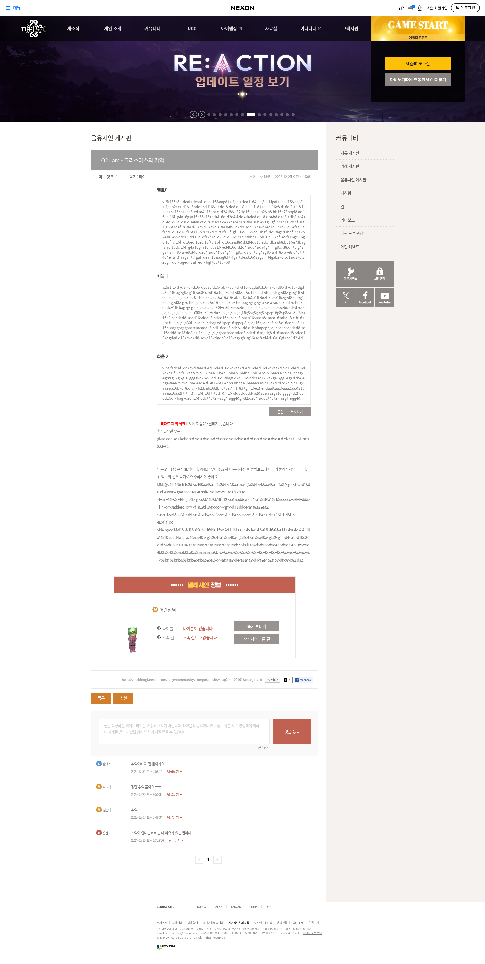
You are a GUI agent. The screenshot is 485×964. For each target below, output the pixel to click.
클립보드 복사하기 (290, 411)
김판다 (107, 809)
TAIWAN (236, 907)
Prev (193, 114)
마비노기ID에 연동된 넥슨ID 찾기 (418, 79)
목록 (101, 698)
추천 (123, 698)
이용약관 (192, 923)
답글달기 (173, 771)
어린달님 (167, 609)
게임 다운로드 (418, 37)
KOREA (201, 907)
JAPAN (218, 907)
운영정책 (282, 923)
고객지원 (350, 28)
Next (201, 114)
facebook (305, 679)
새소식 (73, 28)
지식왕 (346, 193)
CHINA (253, 907)
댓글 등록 (292, 731)
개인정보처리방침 (238, 923)
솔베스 (107, 763)
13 (281, 114)
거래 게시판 (350, 166)
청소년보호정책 (263, 923)
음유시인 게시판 (353, 180)
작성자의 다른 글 (256, 639)
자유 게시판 (350, 153)
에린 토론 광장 (352, 233)
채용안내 (177, 923)
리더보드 (348, 220)
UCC (192, 28)
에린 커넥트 (350, 247)
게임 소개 (113, 28)
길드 (344, 206)
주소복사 (272, 680)
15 (293, 114)
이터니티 (308, 28)
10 (264, 114)
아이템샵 (229, 28)
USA (268, 907)
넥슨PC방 (298, 923)
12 (276, 114)
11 (270, 114)
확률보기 (314, 923)
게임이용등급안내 (213, 923)
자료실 (271, 28)
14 (287, 114)
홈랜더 (107, 832)
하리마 (107, 786)
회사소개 (162, 923)
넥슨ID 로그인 (418, 64)
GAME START (418, 25)
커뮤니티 (152, 28)
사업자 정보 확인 (312, 933)
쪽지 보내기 (256, 626)
